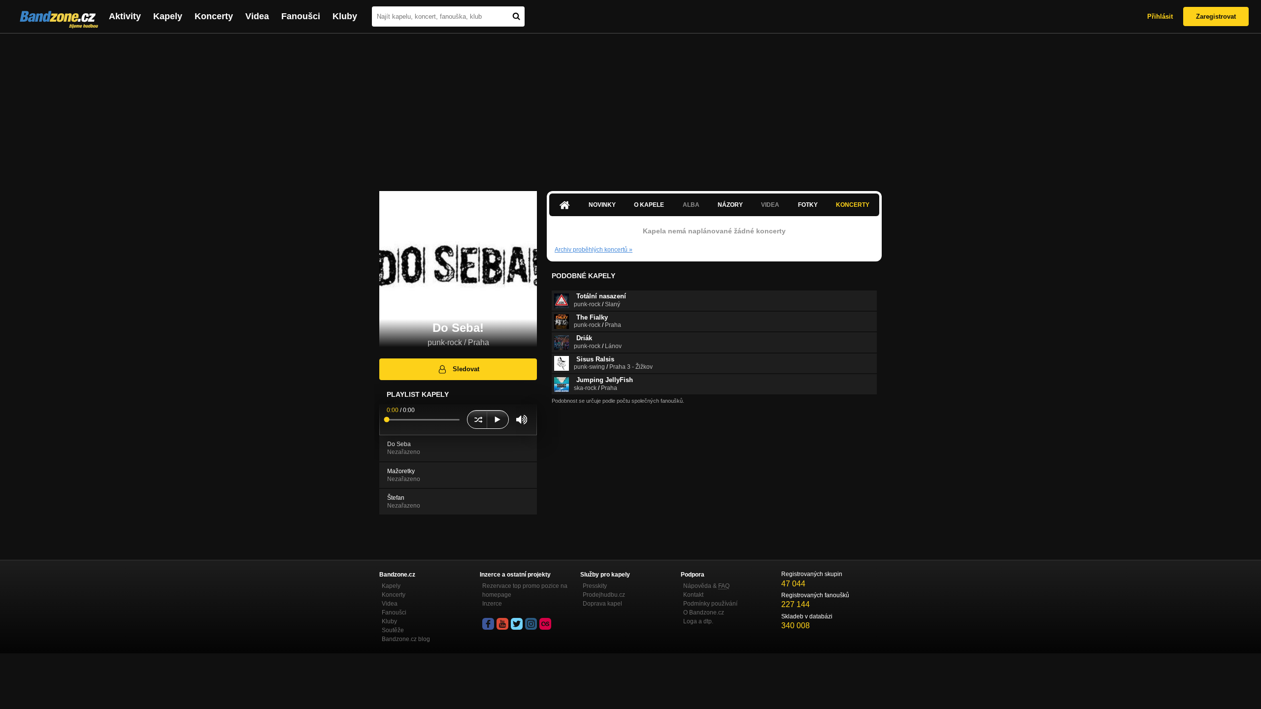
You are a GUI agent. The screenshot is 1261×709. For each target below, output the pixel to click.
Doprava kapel (602, 603)
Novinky (602, 204)
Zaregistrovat (1216, 16)
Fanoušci (300, 16)
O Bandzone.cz (703, 612)
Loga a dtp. (698, 621)
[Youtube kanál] (502, 624)
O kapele (649, 204)
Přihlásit (1160, 16)
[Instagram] (531, 624)
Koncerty (214, 16)
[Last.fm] (545, 624)
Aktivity (125, 16)
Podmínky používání (710, 603)
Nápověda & (706, 585)
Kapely (167, 16)
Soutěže (393, 630)
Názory (730, 204)
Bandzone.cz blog (406, 639)
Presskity (595, 585)
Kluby (344, 16)
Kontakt (693, 594)
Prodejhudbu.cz (604, 594)
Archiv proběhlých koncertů (593, 249)
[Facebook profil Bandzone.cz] (488, 624)
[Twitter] (517, 624)
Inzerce (492, 603)
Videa (257, 16)
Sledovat (466, 369)
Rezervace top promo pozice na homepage (524, 590)
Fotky (808, 204)
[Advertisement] (630, 107)
